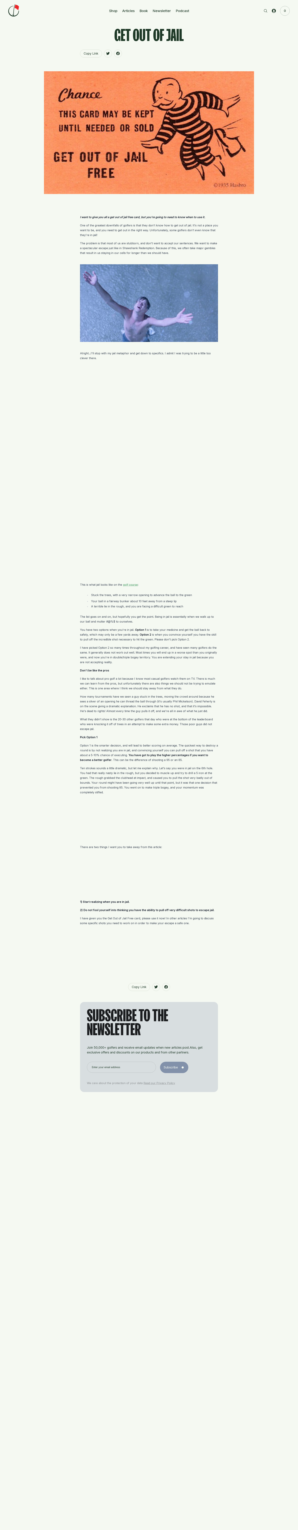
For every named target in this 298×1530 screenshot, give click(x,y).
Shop (113, 11)
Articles (128, 11)
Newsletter (162, 11)
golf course (130, 584)
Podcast (182, 11)
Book (144, 11)
